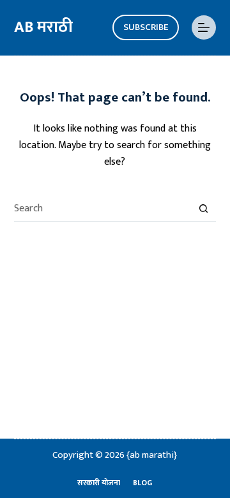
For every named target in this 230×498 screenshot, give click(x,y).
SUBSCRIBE (145, 27)
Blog (142, 483)
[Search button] (203, 209)
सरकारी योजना (98, 483)
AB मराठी (43, 27)
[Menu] (204, 27)
